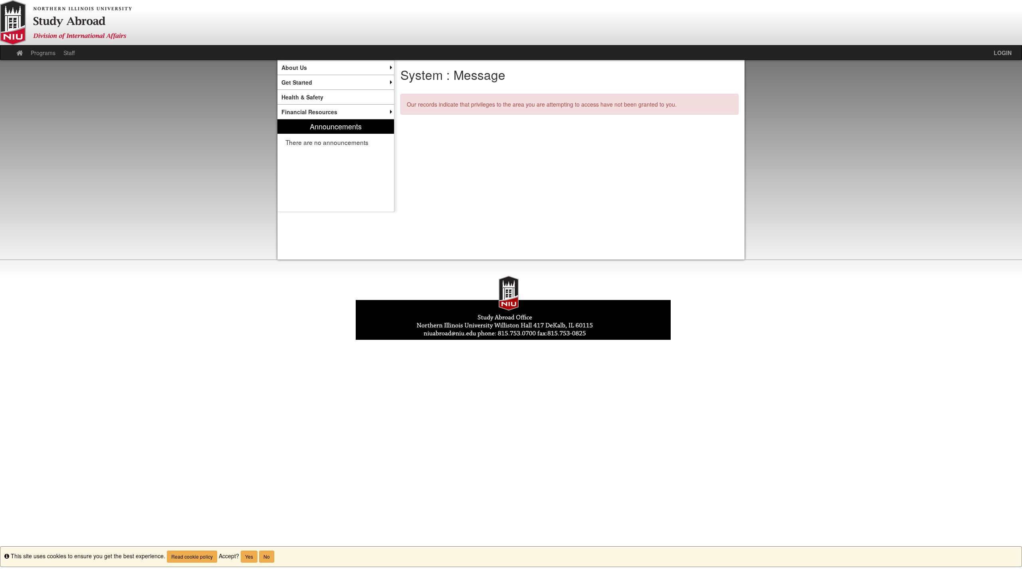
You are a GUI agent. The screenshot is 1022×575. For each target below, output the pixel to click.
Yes (249, 556)
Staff (69, 53)
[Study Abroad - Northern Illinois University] (511, 22)
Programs (43, 53)
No (266, 556)
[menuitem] (335, 67)
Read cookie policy (192, 556)
